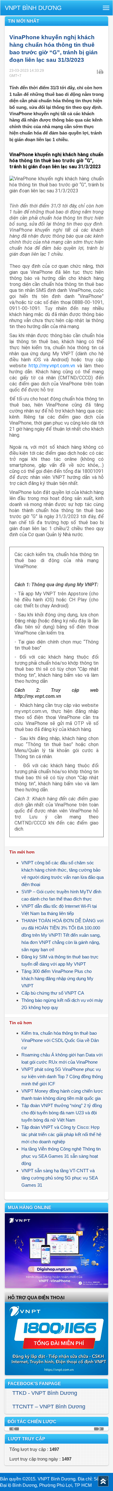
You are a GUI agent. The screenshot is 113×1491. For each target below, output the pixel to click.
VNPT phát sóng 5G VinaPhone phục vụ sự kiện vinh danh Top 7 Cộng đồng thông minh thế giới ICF (62, 1076)
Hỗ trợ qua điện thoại (36, 1297)
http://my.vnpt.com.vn (52, 366)
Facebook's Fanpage (34, 1383)
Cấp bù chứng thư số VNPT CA (52, 993)
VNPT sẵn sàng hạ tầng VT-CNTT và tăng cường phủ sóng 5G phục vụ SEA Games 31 (59, 1178)
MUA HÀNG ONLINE (29, 1207)
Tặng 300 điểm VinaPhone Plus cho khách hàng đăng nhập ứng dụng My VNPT (57, 978)
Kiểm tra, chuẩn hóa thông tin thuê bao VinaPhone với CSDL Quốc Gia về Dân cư (60, 1040)
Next (99, 1429)
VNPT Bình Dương (33, 8)
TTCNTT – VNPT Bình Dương (48, 1407)
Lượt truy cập (26, 1438)
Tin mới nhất (23, 21)
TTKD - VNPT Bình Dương (44, 1393)
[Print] (101, 71)
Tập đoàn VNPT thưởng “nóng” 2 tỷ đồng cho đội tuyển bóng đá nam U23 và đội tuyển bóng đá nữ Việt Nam (61, 1112)
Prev (14, 1429)
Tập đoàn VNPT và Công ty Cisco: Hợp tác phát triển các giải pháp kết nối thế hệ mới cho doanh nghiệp (61, 1134)
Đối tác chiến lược (32, 1421)
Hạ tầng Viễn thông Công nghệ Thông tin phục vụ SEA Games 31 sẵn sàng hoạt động (61, 1156)
